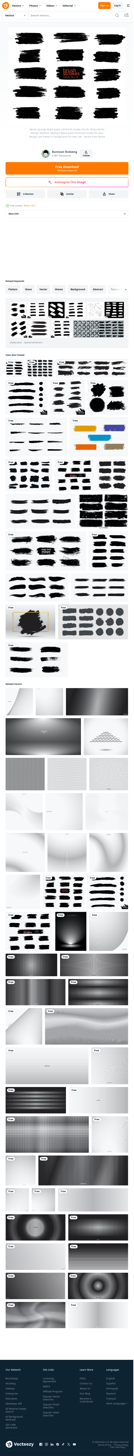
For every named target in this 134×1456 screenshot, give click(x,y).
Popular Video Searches (50, 1417)
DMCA (45, 1386)
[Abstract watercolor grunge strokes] (15, 368)
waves (59, 289)
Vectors (16, 5)
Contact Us (84, 1383)
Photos (33, 5)
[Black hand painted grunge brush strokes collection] (40, 368)
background (77, 289)
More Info (14, 213)
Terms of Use (102, 1444)
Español (108, 1383)
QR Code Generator (11, 1426)
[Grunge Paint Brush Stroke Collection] (93, 621)
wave (28, 289)
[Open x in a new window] (68, 1444)
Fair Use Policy (115, 1447)
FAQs (81, 1378)
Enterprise (12, 1393)
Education (11, 1398)
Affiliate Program (47, 1393)
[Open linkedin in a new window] (52, 1444)
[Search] (117, 15)
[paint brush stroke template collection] (37, 659)
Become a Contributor (85, 1400)
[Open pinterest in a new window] (57, 1444)
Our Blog (83, 1393)
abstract (98, 289)
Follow (86, 155)
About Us (83, 1388)
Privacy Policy (119, 1444)
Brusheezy (12, 1378)
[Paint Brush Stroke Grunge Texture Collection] (112, 475)
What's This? (30, 205)
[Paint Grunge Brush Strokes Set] (40, 511)
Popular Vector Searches (50, 1401)
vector (43, 289)
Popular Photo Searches (50, 1409)
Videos (50, 5)
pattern (12, 289)
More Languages (113, 1403)
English (108, 1378)
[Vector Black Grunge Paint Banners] (103, 511)
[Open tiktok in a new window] (63, 1444)
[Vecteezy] (5, 5)
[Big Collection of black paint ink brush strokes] (92, 368)
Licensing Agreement (48, 1380)
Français (108, 1398)
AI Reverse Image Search (14, 1410)
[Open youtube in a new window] (74, 1444)
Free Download (67, 168)
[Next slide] (120, 289)
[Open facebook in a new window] (40, 1444)
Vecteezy (11, 1383)
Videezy (10, 1388)
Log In (117, 5)
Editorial (68, 5)
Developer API (14, 1403)
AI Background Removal (14, 1418)
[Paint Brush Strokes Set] (37, 587)
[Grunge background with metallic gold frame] (30, 621)
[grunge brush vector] (99, 437)
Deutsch (108, 1393)
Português (110, 1388)
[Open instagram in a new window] (46, 1444)
